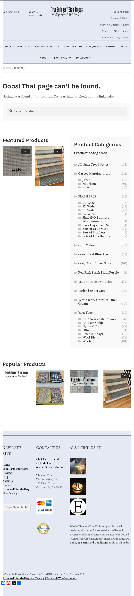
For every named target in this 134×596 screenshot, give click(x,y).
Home (8, 68)
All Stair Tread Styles (93, 164)
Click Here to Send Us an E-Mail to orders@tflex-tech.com (50, 463)
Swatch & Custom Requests (114, 24)
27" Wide (89, 206)
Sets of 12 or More (95, 228)
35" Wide (89, 214)
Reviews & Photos (120, 18)
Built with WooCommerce (61, 578)
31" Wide (89, 210)
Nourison (89, 183)
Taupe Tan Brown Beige (95, 281)
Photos (105, 31)
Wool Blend (91, 337)
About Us (8, 481)
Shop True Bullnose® (15, 469)
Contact (7, 485)
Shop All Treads (121, 11)
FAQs (116, 31)
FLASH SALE (87, 196)
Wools (87, 341)
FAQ (5, 477)
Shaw (86, 187)
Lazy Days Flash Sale (97, 225)
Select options (17, 161)
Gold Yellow (86, 245)
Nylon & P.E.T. (92, 326)
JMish (87, 180)
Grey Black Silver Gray (94, 263)
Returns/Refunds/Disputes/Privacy (23, 578)
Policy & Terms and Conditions (89, 542)
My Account (123, 37)
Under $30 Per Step (92, 290)
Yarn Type (85, 312)
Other (87, 330)
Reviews (7, 473)
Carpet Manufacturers (94, 173)
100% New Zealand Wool (100, 319)
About (126, 31)
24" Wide (89, 203)
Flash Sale (107, 37)
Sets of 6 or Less (94, 232)
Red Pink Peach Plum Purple (98, 272)
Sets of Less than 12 (96, 236)
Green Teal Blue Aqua (94, 254)
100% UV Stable (93, 322)
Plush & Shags (93, 334)
